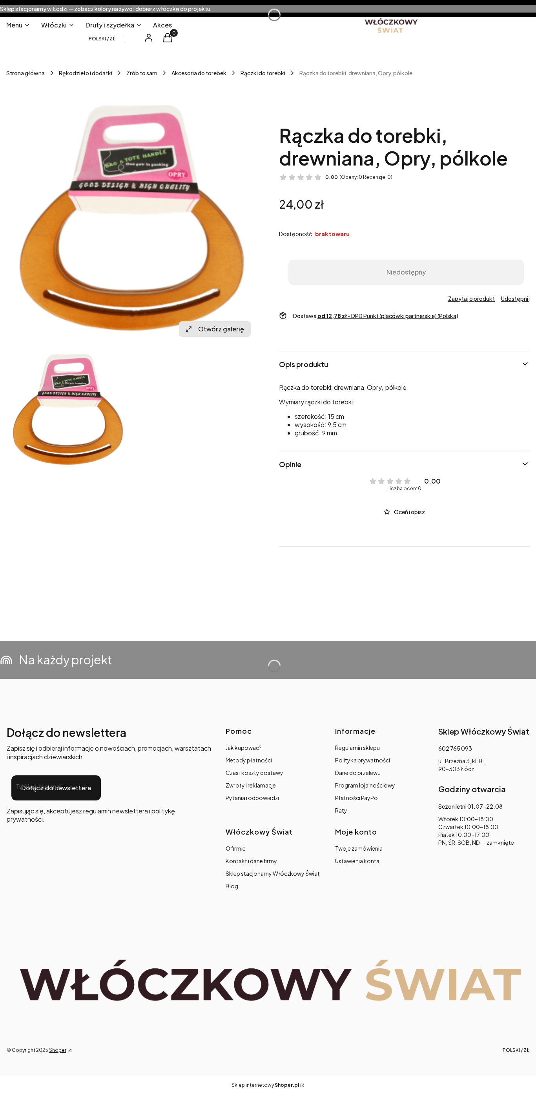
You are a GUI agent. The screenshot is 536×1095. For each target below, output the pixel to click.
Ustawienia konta (357, 860)
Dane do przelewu (358, 772)
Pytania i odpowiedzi (252, 797)
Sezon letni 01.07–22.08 (470, 806)
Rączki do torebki (263, 72)
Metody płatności (249, 760)
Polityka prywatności (362, 760)
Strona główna (25, 72)
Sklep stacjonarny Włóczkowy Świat (273, 873)
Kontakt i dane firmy (251, 860)
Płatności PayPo (356, 797)
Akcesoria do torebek (198, 72)
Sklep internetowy (265, 1085)
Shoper (57, 1050)
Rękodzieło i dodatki (85, 72)
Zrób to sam (141, 72)
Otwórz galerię (221, 329)
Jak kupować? (244, 747)
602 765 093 (455, 748)
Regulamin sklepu (357, 747)
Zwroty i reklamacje (251, 785)
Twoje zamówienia (359, 848)
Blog (232, 885)
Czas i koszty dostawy (254, 772)
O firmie (236, 848)
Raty (341, 810)
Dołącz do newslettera (56, 788)
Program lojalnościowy (365, 785)
